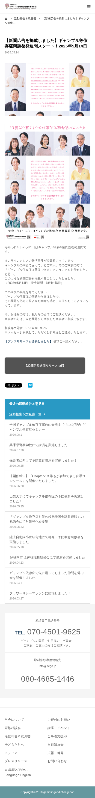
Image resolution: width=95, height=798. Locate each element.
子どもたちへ (14, 744)
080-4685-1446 (47, 678)
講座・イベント (59, 728)
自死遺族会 (56, 744)
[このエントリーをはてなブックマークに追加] (30, 386)
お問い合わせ (57, 761)
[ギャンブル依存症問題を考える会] (21, 6)
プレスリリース (16, 761)
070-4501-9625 (53, 631)
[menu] (88, 6)
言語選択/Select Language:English (18, 772)
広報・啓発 (56, 753)
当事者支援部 (57, 736)
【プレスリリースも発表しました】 (29, 341)
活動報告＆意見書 (17, 736)
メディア (11, 753)
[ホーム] (6, 18)
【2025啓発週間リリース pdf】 (45, 365)
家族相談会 (13, 728)
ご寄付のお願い (59, 719)
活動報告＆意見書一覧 (25, 414)
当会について (14, 719)
